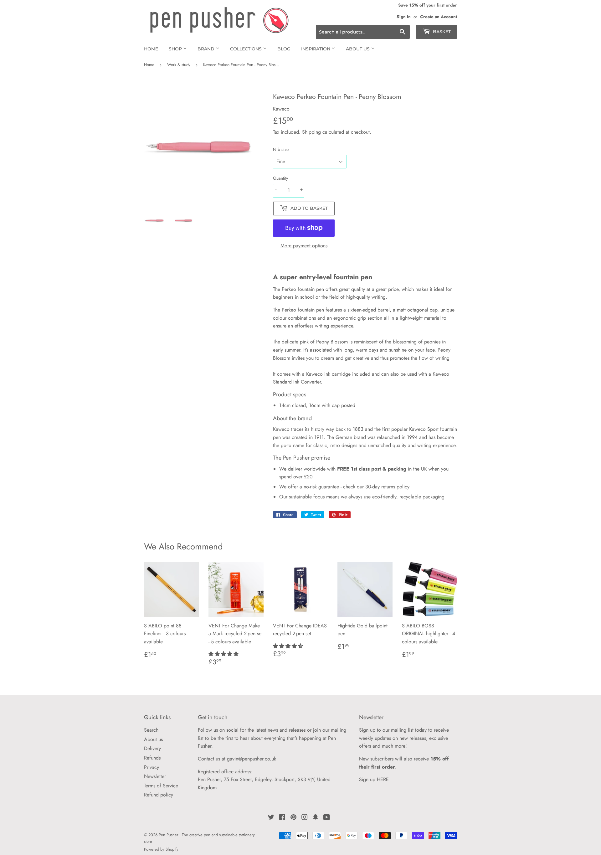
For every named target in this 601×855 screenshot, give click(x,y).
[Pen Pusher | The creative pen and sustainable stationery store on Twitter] (271, 818)
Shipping (311, 132)
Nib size (281, 149)
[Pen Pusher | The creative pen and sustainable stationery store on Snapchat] (315, 818)
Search (151, 730)
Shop (176, 49)
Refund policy (158, 794)
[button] (224, 653)
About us (358, 49)
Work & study (178, 65)
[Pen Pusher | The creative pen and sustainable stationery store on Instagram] (304, 818)
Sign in (404, 16)
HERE (383, 779)
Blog (283, 49)
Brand (207, 49)
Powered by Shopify (161, 849)
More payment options (303, 245)
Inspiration (316, 49)
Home (151, 49)
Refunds (152, 757)
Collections (246, 49)
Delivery (152, 748)
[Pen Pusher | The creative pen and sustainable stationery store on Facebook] (282, 818)
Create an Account (438, 16)
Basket (441, 31)
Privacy (151, 767)
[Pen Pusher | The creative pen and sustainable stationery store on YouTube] (326, 818)
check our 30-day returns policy (376, 486)
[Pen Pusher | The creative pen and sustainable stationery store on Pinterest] (293, 818)
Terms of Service (161, 785)
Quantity (280, 178)
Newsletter (155, 776)
